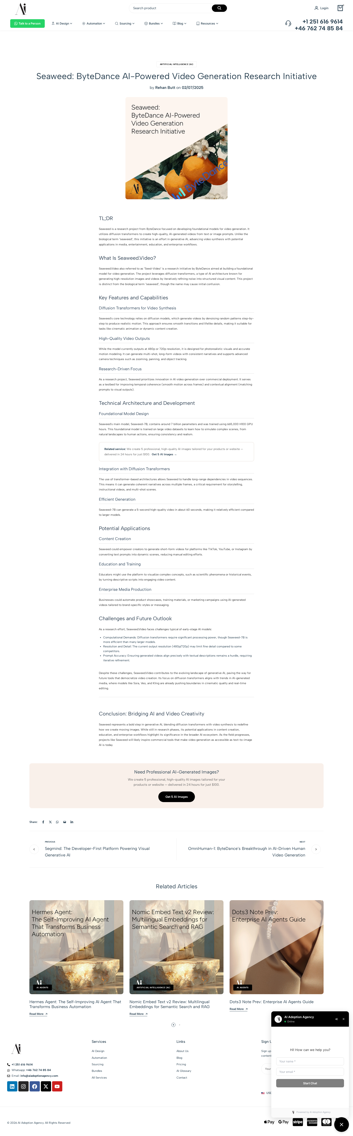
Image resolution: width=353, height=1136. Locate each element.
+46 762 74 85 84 (319, 28)
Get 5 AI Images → (164, 454)
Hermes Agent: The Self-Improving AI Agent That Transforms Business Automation (75, 1004)
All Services (99, 1077)
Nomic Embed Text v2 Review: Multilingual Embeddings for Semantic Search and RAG (170, 1004)
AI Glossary (183, 1071)
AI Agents (42, 987)
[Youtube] (57, 1086)
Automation (99, 1058)
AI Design (98, 1051)
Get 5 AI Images (176, 797)
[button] (61, 23)
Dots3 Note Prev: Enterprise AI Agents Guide (272, 1001)
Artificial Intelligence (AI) (176, 64)
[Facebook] (35, 1086)
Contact (181, 1077)
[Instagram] (23, 1086)
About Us (182, 1051)
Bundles (97, 1071)
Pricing (181, 1064)
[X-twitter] (46, 1086)
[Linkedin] (12, 1086)
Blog (179, 1058)
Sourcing (97, 1064)
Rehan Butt (165, 87)
